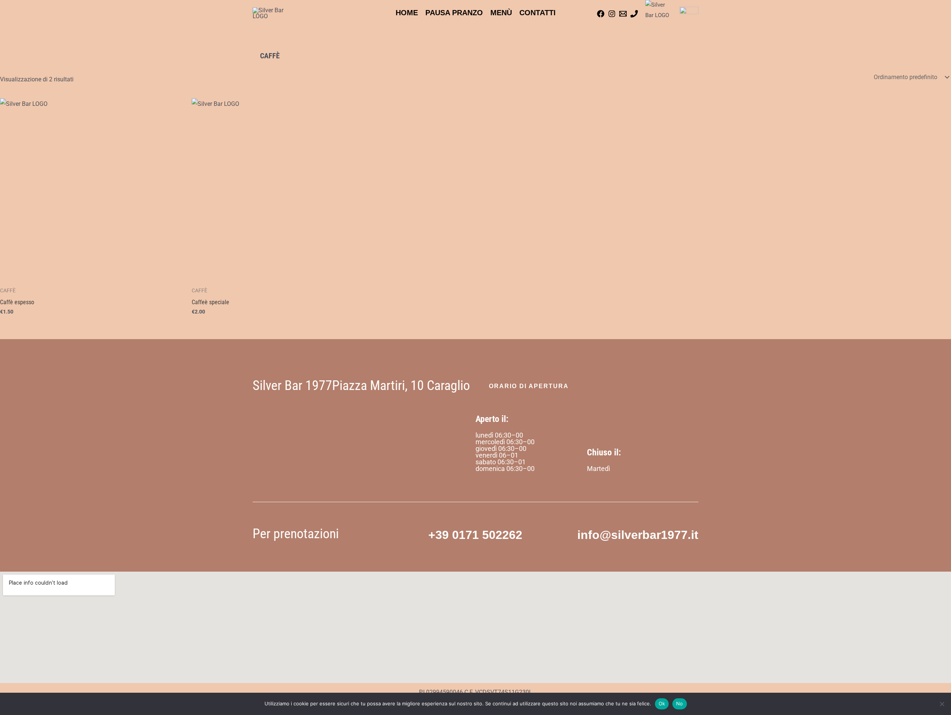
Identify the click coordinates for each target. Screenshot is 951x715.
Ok (662, 703)
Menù (501, 12)
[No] (941, 704)
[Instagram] (612, 13)
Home (407, 12)
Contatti (537, 12)
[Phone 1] (634, 13)
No (679, 703)
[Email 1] (623, 13)
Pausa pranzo (454, 12)
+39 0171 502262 (475, 535)
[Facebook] (600, 13)
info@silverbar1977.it (637, 535)
